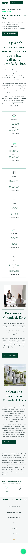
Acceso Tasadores (14, 534)
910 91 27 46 (8, 492)
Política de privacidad (14, 512)
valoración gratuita (17, 102)
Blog (14, 523)
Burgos (19, 9)
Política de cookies (14, 506)
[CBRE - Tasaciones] (5, 3)
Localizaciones (11, 9)
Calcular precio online (16, 2)
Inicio (3, 9)
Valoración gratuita (9, 442)
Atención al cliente (14, 517)
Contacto (20, 492)
